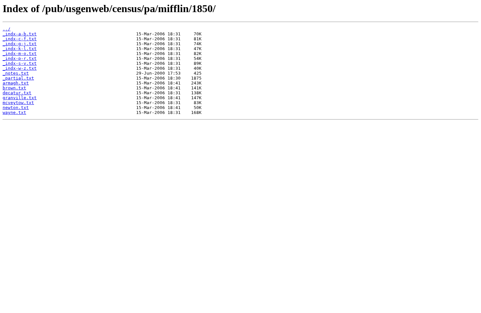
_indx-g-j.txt (20, 43)
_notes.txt (16, 73)
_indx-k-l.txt (20, 48)
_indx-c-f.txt (20, 38)
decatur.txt (17, 92)
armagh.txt (16, 83)
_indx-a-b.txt (20, 33)
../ (6, 29)
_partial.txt (18, 78)
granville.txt (20, 97)
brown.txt (14, 87)
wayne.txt (14, 112)
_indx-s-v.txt (20, 63)
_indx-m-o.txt (20, 53)
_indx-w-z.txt (20, 68)
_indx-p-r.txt (20, 58)
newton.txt (16, 107)
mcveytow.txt (18, 102)
